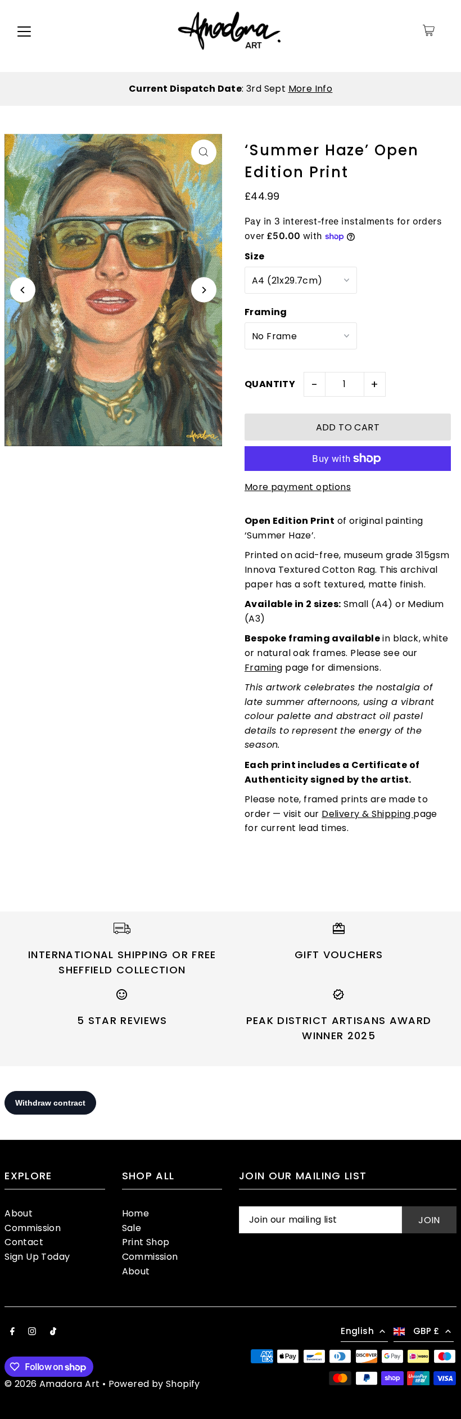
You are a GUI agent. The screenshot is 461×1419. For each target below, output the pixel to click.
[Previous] (22, 290)
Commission (32, 1228)
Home (136, 1213)
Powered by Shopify (154, 1383)
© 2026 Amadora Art (52, 1383)
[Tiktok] (53, 1332)
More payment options (298, 487)
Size (255, 256)
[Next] (203, 290)
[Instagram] (32, 1332)
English (357, 1331)
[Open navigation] (24, 30)
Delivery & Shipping (367, 813)
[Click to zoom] (203, 152)
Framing (266, 312)
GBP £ (426, 1331)
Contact (23, 1242)
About (18, 1213)
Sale (132, 1228)
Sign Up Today (37, 1256)
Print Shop (146, 1242)
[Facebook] (12, 1332)
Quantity (270, 384)
